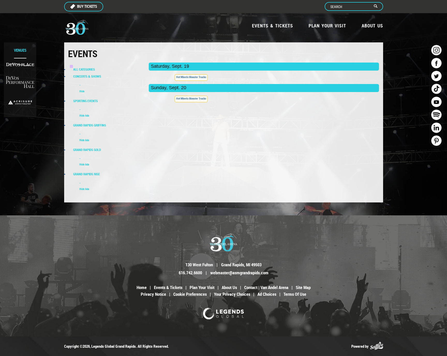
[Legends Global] (223, 313)
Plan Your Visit (327, 25)
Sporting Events (85, 101)
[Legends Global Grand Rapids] (77, 27)
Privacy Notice (153, 294)
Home (142, 287)
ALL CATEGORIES (84, 69)
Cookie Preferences (190, 294)
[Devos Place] (20, 64)
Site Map (303, 287)
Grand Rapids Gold (87, 149)
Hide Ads (84, 115)
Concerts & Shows (87, 76)
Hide (82, 91)
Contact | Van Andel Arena (266, 287)
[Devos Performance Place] (20, 82)
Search (378, 6)
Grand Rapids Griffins (89, 125)
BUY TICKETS (87, 6)
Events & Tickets (272, 25)
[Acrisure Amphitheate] (20, 102)
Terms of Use (295, 294)
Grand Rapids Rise (86, 174)
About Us (372, 25)
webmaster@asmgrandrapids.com (239, 273)
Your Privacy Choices (232, 294)
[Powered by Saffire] (376, 346)
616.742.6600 (190, 273)
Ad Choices (266, 294)
